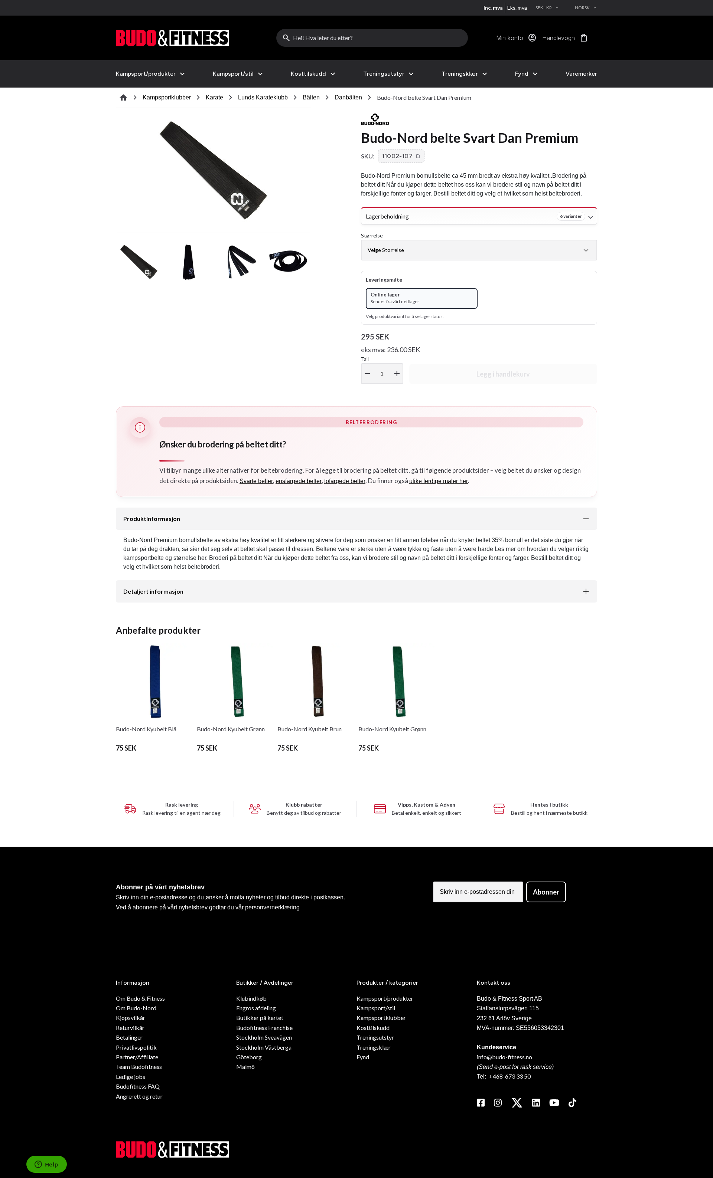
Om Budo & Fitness (140, 998)
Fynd (521, 74)
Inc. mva (493, 7)
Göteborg (249, 1056)
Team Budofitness (139, 1066)
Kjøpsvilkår (130, 1017)
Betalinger (129, 1037)
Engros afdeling (256, 1007)
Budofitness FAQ (138, 1086)
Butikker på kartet (259, 1017)
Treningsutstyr (383, 74)
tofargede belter (344, 481)
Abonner (546, 892)
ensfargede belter (299, 481)
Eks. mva (517, 7)
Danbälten (348, 97)
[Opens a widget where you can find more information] (46, 1165)
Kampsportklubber (167, 97)
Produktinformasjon (151, 518)
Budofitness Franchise (264, 1027)
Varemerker (581, 73)
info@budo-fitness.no (504, 1056)
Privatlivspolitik (136, 1047)
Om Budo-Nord (136, 1007)
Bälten (311, 97)
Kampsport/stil (233, 74)
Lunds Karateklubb (263, 97)
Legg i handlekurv (503, 374)
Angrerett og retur (139, 1096)
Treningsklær (460, 74)
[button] (401, 156)
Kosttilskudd (308, 74)
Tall (381, 367)
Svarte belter (256, 481)
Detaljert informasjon (153, 591)
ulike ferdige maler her (438, 481)
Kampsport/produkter (146, 74)
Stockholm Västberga (264, 1047)
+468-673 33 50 (510, 1076)
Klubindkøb (251, 998)
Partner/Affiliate (137, 1056)
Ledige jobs (130, 1076)
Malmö (245, 1066)
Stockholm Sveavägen (264, 1037)
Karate (214, 97)
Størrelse (372, 235)
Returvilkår (130, 1027)
